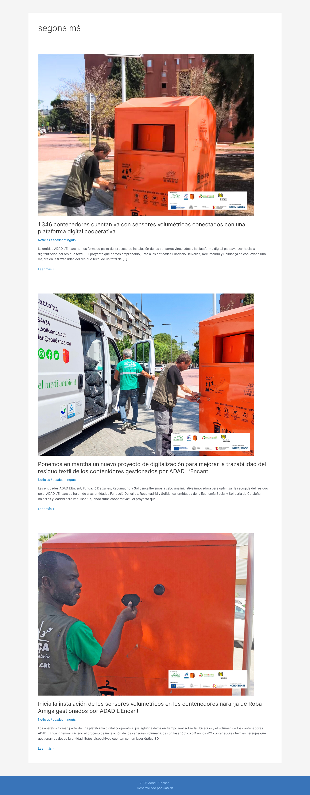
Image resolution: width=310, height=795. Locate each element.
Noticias (44, 240)
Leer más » (46, 269)
